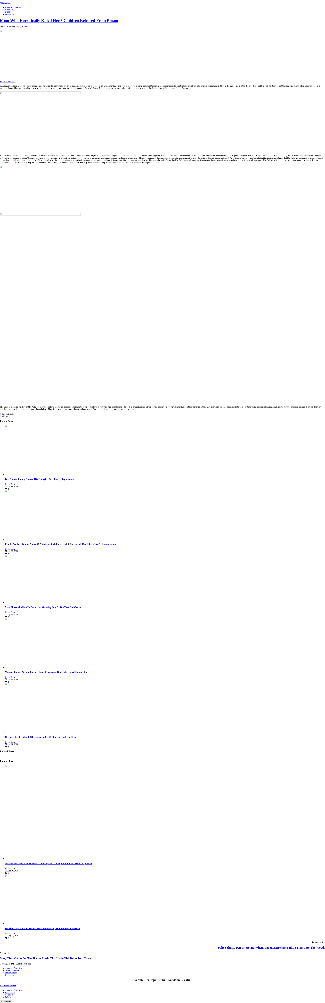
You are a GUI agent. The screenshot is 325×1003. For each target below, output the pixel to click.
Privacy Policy (11, 973)
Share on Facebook (7, 81)
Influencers (9, 14)
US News (9, 12)
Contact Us (9, 975)
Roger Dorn (23, 27)
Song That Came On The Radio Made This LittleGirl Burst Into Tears (45, 958)
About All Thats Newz (14, 7)
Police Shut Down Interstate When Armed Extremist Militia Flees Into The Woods (271, 947)
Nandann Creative (180, 980)
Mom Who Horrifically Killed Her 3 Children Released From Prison (59, 20)
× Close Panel (6, 1002)
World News (10, 10)
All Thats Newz (8, 985)
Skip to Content (6, 3)
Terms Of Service (12, 970)
